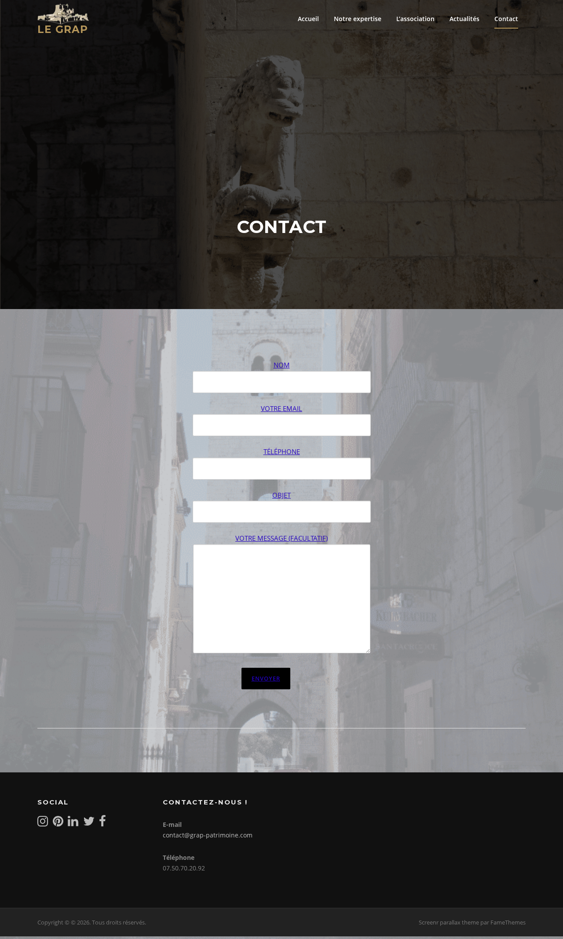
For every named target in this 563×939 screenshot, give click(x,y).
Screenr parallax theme (449, 922)
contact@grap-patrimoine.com (207, 835)
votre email (281, 408)
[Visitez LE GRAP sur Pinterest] (58, 823)
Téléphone (281, 451)
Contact (506, 19)
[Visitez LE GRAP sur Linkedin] (73, 823)
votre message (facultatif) (281, 538)
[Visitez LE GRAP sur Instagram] (42, 823)
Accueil (308, 19)
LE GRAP (62, 29)
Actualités (464, 19)
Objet (281, 495)
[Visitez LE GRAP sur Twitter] (89, 823)
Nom (282, 364)
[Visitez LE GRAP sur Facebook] (102, 823)
